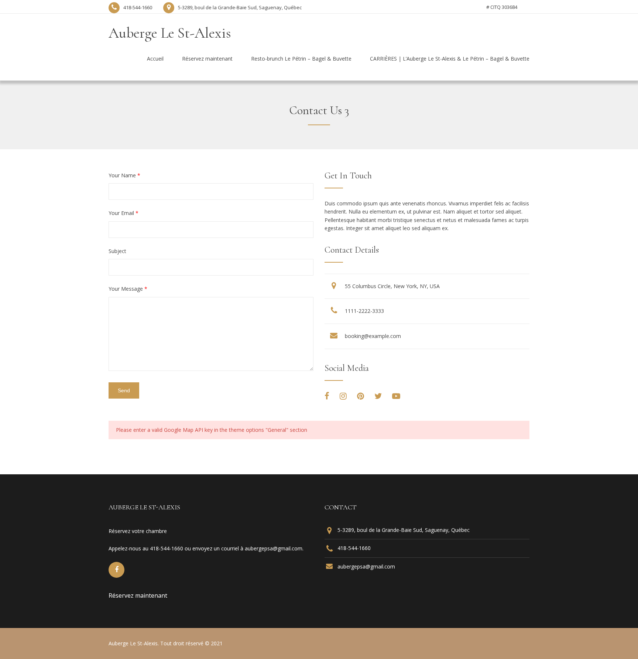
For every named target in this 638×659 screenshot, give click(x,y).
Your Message (128, 288)
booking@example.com (373, 335)
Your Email (123, 212)
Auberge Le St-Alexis (170, 33)
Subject (117, 251)
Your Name (124, 175)
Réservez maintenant (138, 595)
